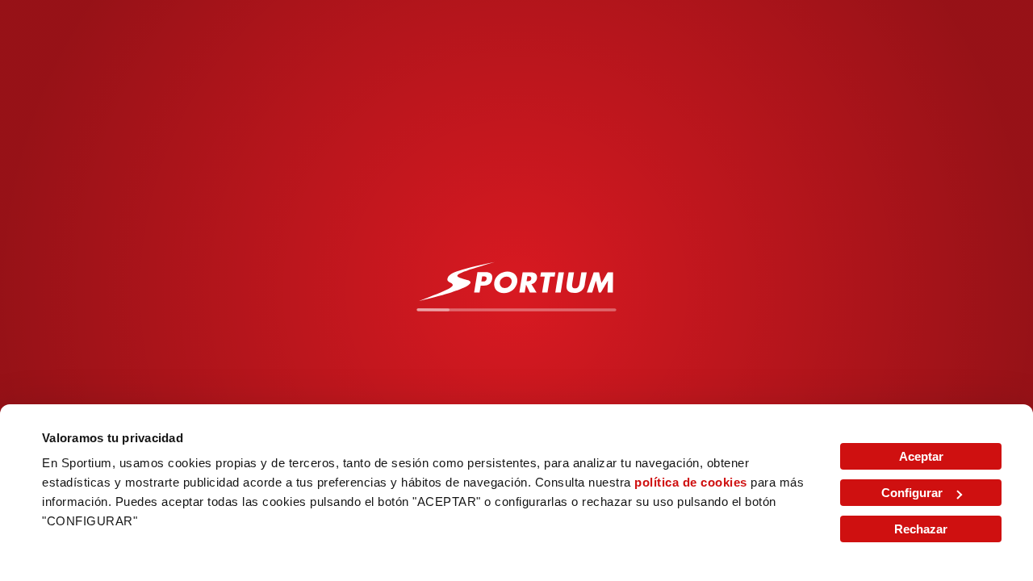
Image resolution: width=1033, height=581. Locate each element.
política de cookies (690, 482)
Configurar (912, 492)
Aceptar (921, 456)
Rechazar (920, 529)
